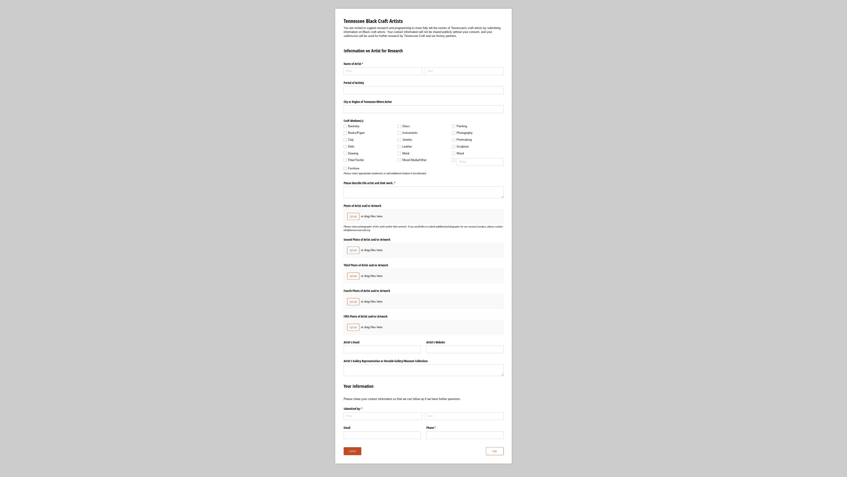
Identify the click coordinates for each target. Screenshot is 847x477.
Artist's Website (435, 342)
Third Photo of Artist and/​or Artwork (366, 265)
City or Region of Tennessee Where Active (368, 102)
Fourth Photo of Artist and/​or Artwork (367, 291)
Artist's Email (351, 342)
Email (347, 428)
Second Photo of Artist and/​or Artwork (367, 239)
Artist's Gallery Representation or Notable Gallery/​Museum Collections (386, 361)
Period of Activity (354, 83)
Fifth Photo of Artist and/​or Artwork (366, 316)
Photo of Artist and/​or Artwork (362, 206)
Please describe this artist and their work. (375, 183)
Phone (436, 428)
